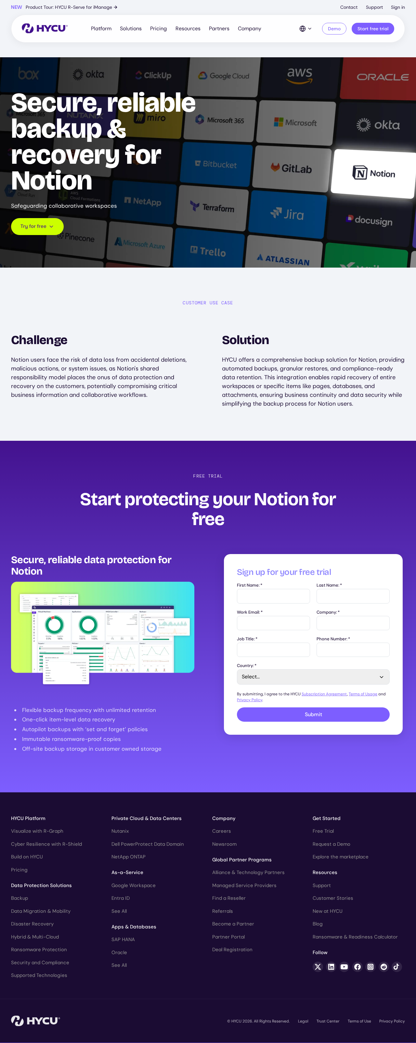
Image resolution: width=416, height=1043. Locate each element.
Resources (188, 28)
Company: (328, 612)
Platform (101, 28)
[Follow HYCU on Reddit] (384, 967)
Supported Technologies (39, 975)
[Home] (45, 28)
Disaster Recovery (32, 924)
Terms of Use (359, 1021)
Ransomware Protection (39, 949)
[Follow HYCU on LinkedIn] (331, 967)
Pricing (158, 28)
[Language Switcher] (305, 28)
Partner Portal (228, 937)
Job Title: (247, 639)
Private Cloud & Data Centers (146, 818)
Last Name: (329, 585)
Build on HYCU (27, 857)
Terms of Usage (363, 694)
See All (119, 911)
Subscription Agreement (324, 694)
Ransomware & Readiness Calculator (355, 937)
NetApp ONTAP (128, 857)
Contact (349, 7)
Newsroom (224, 844)
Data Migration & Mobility (41, 911)
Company (249, 28)
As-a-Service (127, 872)
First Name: (249, 585)
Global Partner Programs (242, 859)
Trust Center (328, 1021)
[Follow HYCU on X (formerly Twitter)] (318, 967)
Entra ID (120, 898)
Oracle (119, 952)
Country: (246, 665)
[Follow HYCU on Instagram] (370, 967)
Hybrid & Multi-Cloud (35, 937)
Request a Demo (331, 844)
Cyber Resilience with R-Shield (46, 844)
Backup (19, 898)
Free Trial (323, 831)
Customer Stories (333, 898)
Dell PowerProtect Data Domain (147, 844)
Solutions (131, 28)
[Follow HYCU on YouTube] (344, 967)
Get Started (327, 818)
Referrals (222, 911)
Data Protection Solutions (41, 885)
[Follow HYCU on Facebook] (357, 967)
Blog (318, 924)
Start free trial (373, 29)
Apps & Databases (133, 927)
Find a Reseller (229, 898)
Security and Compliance (40, 962)
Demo (334, 29)
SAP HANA (123, 939)
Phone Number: (333, 639)
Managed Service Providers (244, 885)
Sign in (398, 7)
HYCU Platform (28, 818)
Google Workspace (133, 885)
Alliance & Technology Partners (248, 872)
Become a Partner (233, 924)
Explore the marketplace (341, 857)
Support (374, 7)
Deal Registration (232, 949)
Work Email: (250, 612)
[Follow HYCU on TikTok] (397, 967)
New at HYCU (328, 911)
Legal (303, 1021)
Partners (219, 28)
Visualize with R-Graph (37, 831)
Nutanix (120, 831)
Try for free (33, 226)
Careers (221, 831)
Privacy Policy (249, 699)
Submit (313, 714)
